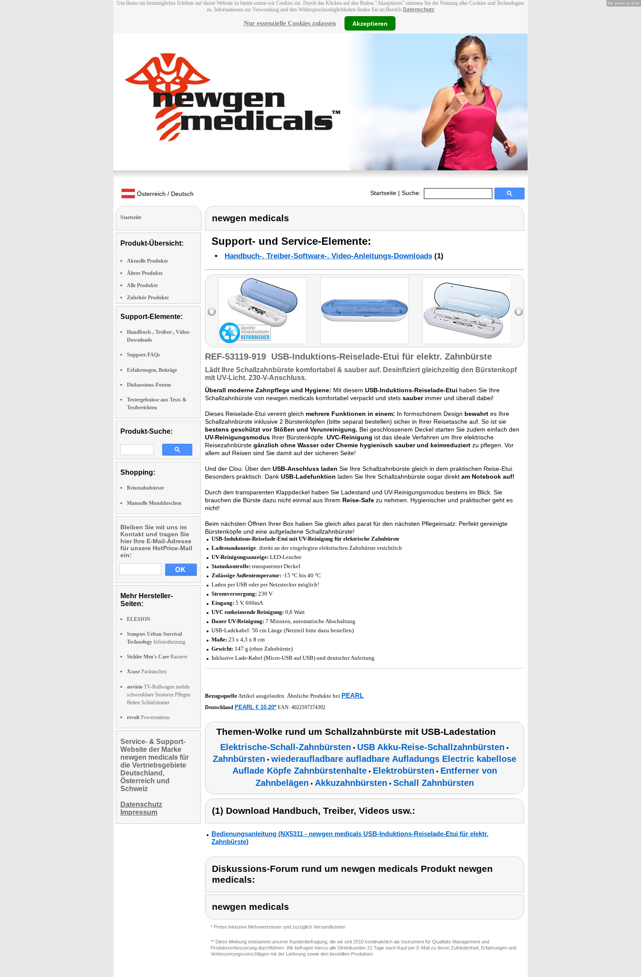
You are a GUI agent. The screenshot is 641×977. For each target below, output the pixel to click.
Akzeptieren (370, 23)
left (212, 312)
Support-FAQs (143, 355)
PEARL (352, 695)
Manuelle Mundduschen (154, 503)
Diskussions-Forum (149, 385)
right (519, 312)
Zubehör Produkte (148, 298)
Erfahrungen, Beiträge (152, 370)
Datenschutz (418, 10)
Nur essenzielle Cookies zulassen (290, 23)
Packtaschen (147, 671)
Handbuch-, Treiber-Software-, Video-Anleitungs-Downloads (328, 256)
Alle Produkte (142, 285)
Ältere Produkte (145, 273)
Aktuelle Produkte (147, 261)
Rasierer (157, 657)
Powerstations (148, 717)
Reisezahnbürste (145, 488)
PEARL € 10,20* (255, 707)
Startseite (383, 192)
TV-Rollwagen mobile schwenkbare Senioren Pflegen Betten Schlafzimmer (159, 695)
